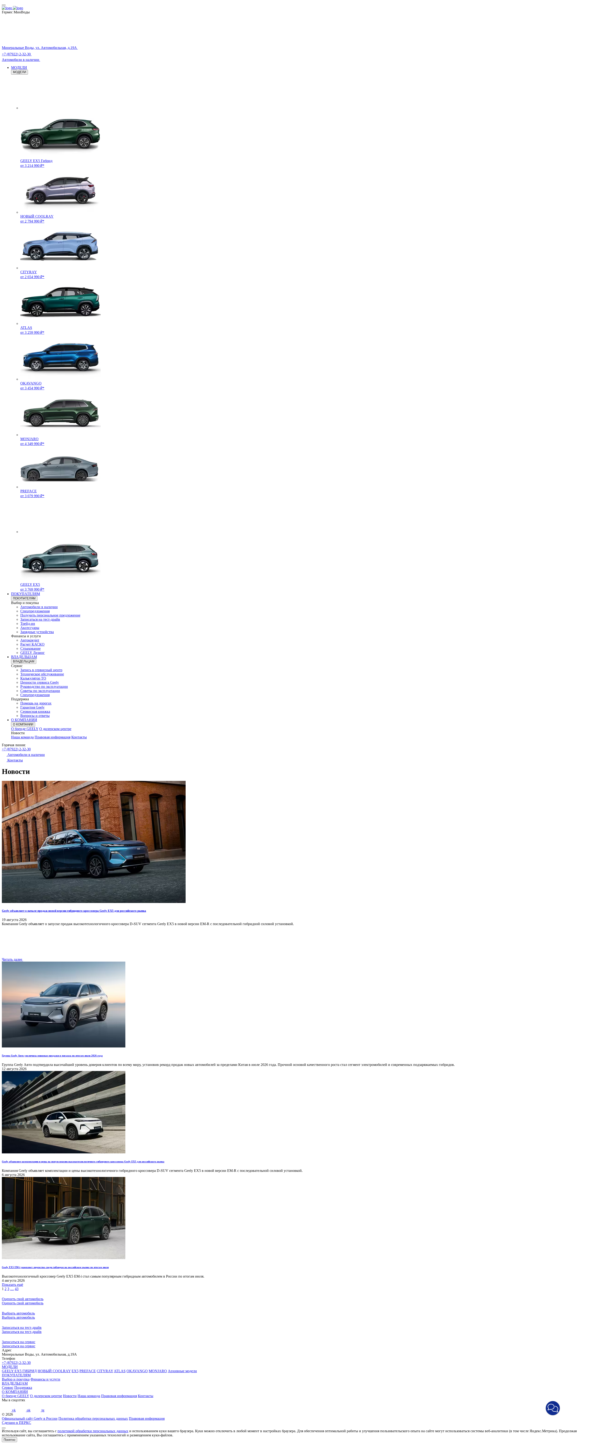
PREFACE (87, 1371)
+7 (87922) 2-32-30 (16, 749)
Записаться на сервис (18, 1346)
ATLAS (120, 1371)
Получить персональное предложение (50, 615)
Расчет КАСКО (32, 644)
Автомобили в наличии (39, 607)
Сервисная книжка (35, 711)
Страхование (30, 648)
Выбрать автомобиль (18, 1317)
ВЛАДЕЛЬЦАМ (24, 657)
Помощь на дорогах (35, 703)
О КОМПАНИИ (24, 720)
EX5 (75, 1371)
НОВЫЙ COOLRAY (54, 1371)
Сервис (7, 1388)
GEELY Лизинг (32, 653)
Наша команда (22, 737)
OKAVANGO (137, 1371)
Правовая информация (52, 737)
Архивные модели (182, 1371)
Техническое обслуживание (42, 674)
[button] (553, 1408)
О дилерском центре (55, 729)
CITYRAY (105, 1371)
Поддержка (23, 1388)
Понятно (9, 1439)
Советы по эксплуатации (40, 691)
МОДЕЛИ (19, 67)
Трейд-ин (27, 624)
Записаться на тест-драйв (40, 619)
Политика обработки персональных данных (93, 1418)
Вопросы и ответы (35, 716)
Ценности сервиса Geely (39, 682)
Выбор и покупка (16, 1379)
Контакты (79, 737)
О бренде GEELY (24, 729)
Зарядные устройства (37, 632)
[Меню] (4, 5)
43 (16, 1289)
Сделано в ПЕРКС (16, 1423)
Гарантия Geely (32, 707)
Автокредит (29, 640)
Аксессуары (29, 628)
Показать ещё (12, 1285)
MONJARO (158, 1371)
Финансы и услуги (45, 1379)
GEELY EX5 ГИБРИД (19, 1371)
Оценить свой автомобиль (22, 1303)
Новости (70, 1396)
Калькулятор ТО (33, 678)
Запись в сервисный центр (41, 670)
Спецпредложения (35, 611)
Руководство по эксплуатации (44, 687)
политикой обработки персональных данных (92, 1431)
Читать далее (12, 959)
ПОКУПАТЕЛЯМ (25, 594)
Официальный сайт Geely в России (29, 1418)
